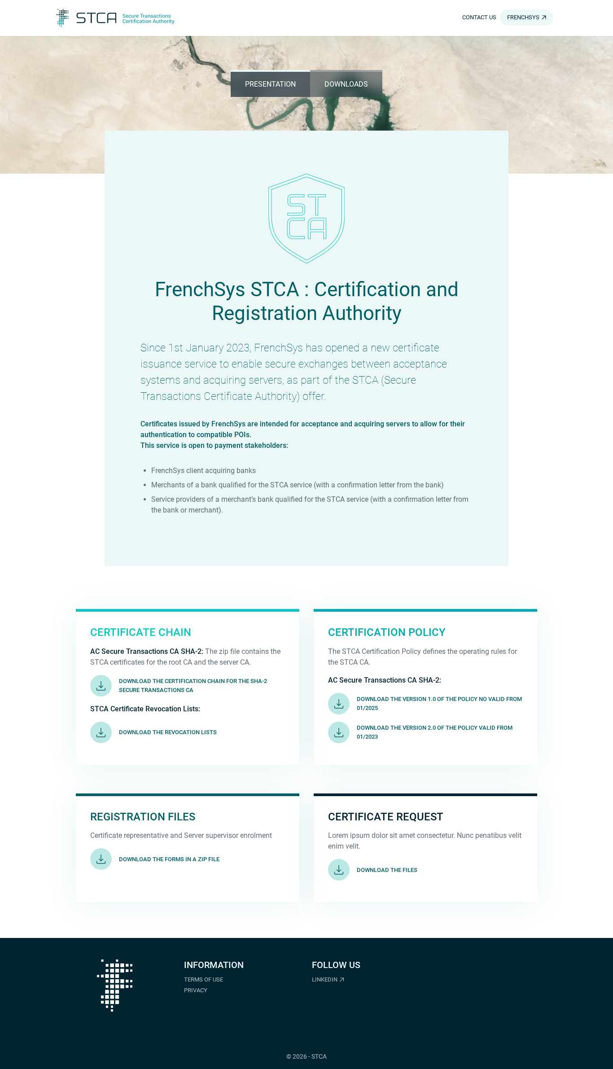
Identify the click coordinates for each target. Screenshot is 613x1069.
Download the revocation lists (168, 732)
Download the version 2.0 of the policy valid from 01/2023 (434, 732)
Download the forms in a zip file (169, 859)
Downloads (346, 84)
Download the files (387, 870)
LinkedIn (324, 979)
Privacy (195, 990)
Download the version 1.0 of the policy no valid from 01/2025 (439, 703)
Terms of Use (203, 979)
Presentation (270, 84)
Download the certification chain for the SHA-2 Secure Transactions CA (193, 685)
